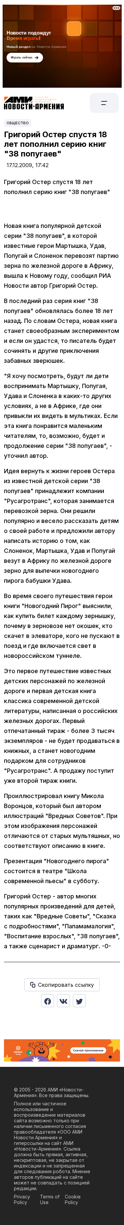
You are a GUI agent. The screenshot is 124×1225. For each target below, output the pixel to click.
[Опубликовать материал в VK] (63, 1001)
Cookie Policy (73, 1199)
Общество (18, 123)
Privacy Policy (22, 1199)
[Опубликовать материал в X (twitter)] (79, 1001)
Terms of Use (50, 1199)
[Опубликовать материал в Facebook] (47, 1001)
